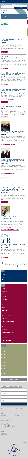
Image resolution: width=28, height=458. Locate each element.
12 (22, 263)
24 (22, 264)
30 (9, 266)
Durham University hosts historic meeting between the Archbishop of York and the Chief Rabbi (13, 160)
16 (5, 264)
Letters (4, 324)
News (2, 411)
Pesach (4, 294)
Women (4, 302)
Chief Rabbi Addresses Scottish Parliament (11, 40)
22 (17, 264)
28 (5, 266)
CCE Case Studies (6, 340)
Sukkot (4, 296)
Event (3, 274)
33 (15, 266)
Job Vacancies (17, 411)
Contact (16, 413)
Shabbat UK (5, 313)
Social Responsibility (13, 229)
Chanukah (4, 291)
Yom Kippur (5, 318)
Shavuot (4, 305)
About (2, 408)
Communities (11, 144)
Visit (3, 279)
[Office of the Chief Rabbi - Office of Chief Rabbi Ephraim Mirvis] (5, 12)
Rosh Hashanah (6, 315)
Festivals (4, 337)
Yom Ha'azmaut (6, 299)
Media (2, 413)
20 (13, 264)
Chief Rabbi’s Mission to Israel (11, 107)
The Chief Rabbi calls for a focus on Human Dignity (13, 245)
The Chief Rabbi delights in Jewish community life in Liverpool (12, 132)
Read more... (4, 49)
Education (4, 329)
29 (7, 266)
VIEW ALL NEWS (14, 379)
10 (18, 263)
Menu (4, 1)
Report (4, 277)
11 (20, 263)
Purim (3, 288)
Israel (3, 307)
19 (11, 264)
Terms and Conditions (19, 418)
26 (26, 264)
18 (9, 264)
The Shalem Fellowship (8, 321)
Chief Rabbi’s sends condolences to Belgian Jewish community (13, 73)
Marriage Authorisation (5, 420)
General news (4, 52)
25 (24, 264)
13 (24, 263)
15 (2, 264)
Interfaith (11, 173)
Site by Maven (25, 442)
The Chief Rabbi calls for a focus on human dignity (13, 217)
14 (27, 263)
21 (15, 264)
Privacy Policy (17, 415)
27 (2, 266)
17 (7, 264)
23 (20, 264)
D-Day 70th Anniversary (9, 57)
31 (11, 266)
